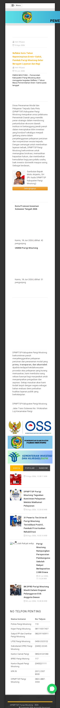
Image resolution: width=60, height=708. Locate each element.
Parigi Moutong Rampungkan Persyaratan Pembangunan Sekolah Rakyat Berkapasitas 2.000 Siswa (43, 553)
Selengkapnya (30, 184)
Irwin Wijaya (20, 37)
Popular (30, 463)
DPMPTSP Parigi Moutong (21, 700)
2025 (36, 700)
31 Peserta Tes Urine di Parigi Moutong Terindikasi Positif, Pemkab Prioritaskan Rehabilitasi (35, 520)
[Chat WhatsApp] (52, 688)
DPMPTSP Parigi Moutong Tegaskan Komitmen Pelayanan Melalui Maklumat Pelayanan (34, 494)
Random (43, 463)
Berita (16, 463)
